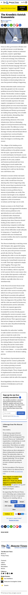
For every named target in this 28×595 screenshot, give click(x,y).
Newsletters (4, 566)
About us (3, 553)
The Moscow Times (7, 551)
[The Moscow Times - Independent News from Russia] (11, 2)
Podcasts (3, 560)
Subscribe (21, 413)
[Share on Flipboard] (17, 25)
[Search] (24, 2)
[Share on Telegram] (8, 25)
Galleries (3, 564)
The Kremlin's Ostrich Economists (13, 16)
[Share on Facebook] (2, 25)
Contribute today (22, 8)
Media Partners (5, 576)
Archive (3, 568)
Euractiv (6, 585)
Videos (3, 562)
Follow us (3, 571)
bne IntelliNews (8, 578)
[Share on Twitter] (5, 25)
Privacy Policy (16, 416)
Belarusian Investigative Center (12, 581)
